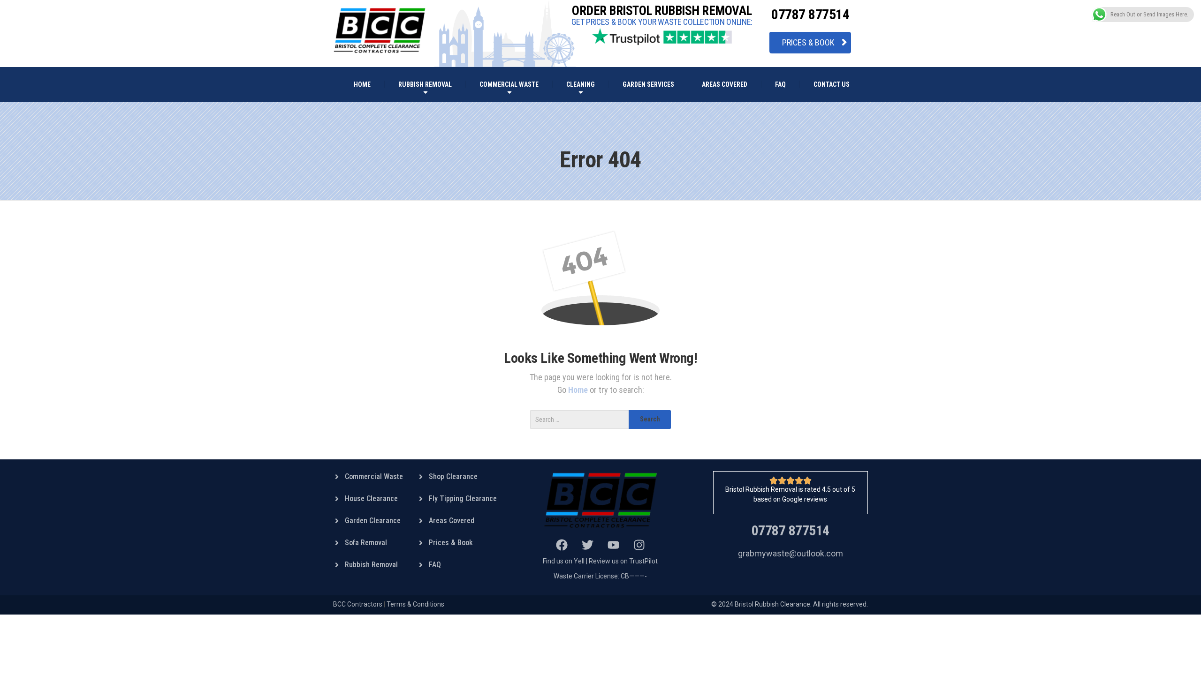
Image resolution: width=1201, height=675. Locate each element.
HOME (362, 84)
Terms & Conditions (415, 604)
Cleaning (580, 84)
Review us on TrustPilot (623, 561)
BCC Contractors (357, 604)
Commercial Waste (509, 84)
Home (579, 390)
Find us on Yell (564, 561)
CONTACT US (831, 84)
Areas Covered (724, 84)
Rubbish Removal (425, 84)
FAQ (780, 84)
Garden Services (648, 84)
